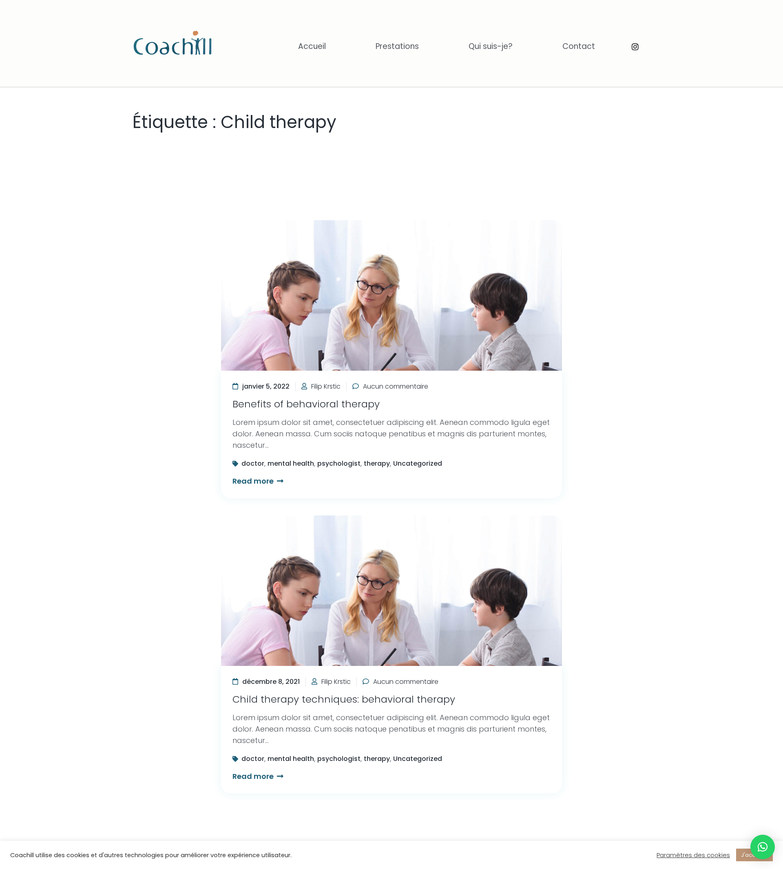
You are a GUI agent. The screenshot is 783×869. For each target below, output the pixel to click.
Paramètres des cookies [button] (693, 855)
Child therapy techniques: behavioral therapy (343, 699)
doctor (252, 463)
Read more (253, 481)
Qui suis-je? (491, 46)
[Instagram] (635, 47)
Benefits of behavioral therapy (306, 404)
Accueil (312, 46)
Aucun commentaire (395, 386)
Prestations (397, 46)
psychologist (339, 463)
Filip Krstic (326, 386)
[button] (762, 847)
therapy (377, 463)
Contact (578, 46)
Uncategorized (417, 463)
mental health (291, 463)
